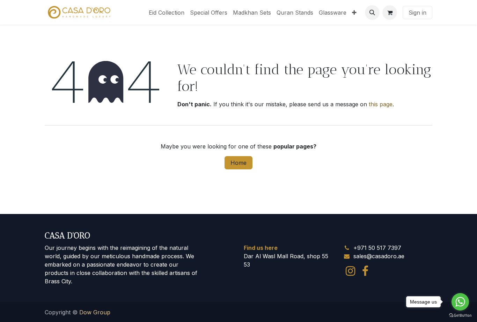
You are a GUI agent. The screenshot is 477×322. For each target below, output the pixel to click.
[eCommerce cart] (389, 12)
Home (238, 162)
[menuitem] (166, 13)
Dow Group (94, 312)
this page (380, 104)
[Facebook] (365, 271)
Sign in (417, 12)
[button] (372, 12)
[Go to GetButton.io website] (460, 315)
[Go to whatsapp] (460, 301)
